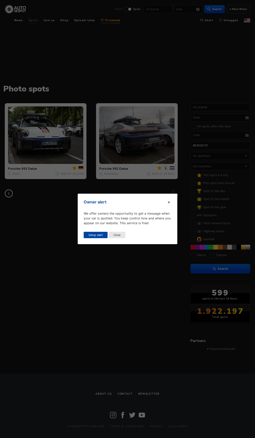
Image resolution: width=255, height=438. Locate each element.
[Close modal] (168, 202)
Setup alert (95, 235)
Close (117, 235)
